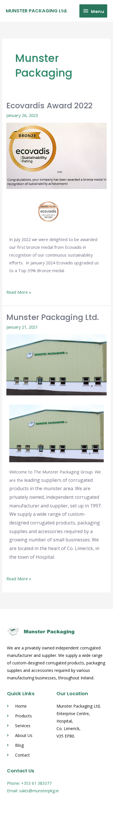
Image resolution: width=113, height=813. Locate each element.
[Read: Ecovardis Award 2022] (56, 155)
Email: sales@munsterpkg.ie (33, 790)
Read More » (18, 291)
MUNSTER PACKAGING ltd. (37, 10)
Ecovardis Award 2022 (49, 105)
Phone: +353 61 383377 (29, 783)
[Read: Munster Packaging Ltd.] (56, 364)
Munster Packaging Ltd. (52, 317)
